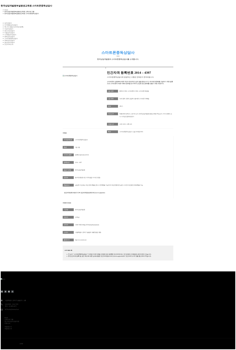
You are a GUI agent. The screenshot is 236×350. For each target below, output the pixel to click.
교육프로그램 (8, 319)
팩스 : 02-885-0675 (11, 306)
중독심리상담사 (9, 36)
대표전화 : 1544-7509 (11, 304)
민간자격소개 (8, 44)
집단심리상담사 (9, 42)
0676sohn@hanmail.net (12, 309)
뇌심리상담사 (8, 29)
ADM (21, 343)
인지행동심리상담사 (11, 25)
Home (6, 10)
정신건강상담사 (9, 31)
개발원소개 (8, 328)
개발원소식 (8, 326)
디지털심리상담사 (10, 34)
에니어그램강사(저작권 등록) (13, 27)
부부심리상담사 (9, 40)
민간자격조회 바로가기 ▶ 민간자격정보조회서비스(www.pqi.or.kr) (84, 192)
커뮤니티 (7, 323)
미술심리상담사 (9, 32)
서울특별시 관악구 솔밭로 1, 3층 (15, 300)
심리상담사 (8, 23)
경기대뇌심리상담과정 (11, 321)
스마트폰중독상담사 (11, 38)
